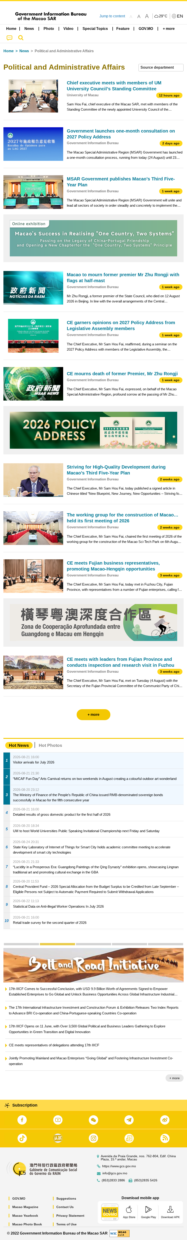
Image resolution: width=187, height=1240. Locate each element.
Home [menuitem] (11, 29)
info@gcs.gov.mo (114, 1173)
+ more (174, 1066)
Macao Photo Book (27, 1224)
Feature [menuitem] (123, 29)
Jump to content (112, 16)
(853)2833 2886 (113, 1180)
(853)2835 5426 (145, 1180)
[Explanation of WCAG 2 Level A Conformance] (119, 1233)
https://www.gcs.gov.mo (119, 1166)
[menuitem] (29, 28)
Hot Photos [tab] (50, 745)
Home (8, 51)
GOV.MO (18, 1198)
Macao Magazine (25, 1207)
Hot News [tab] (19, 745)
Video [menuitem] (68, 29)
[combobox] (161, 67)
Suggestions (66, 1198)
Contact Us (65, 1207)
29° (163, 16)
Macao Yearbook (25, 1215)
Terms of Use (66, 1224)
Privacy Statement (70, 1215)
